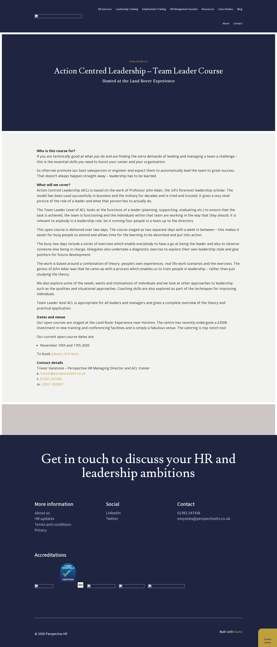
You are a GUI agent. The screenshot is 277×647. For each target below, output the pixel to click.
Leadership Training (127, 9)
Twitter (112, 518)
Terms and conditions (53, 524)
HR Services (105, 9)
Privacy (41, 530)
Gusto (238, 631)
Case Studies (225, 9)
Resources (208, 9)
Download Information (138, 91)
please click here (64, 353)
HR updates (44, 518)
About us (42, 512)
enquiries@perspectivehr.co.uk (203, 518)
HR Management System (184, 9)
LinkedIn (113, 512)
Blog (239, 9)
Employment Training (154, 9)
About (226, 23)
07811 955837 (52, 384)
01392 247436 (51, 379)
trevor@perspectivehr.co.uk (63, 373)
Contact (237, 23)
